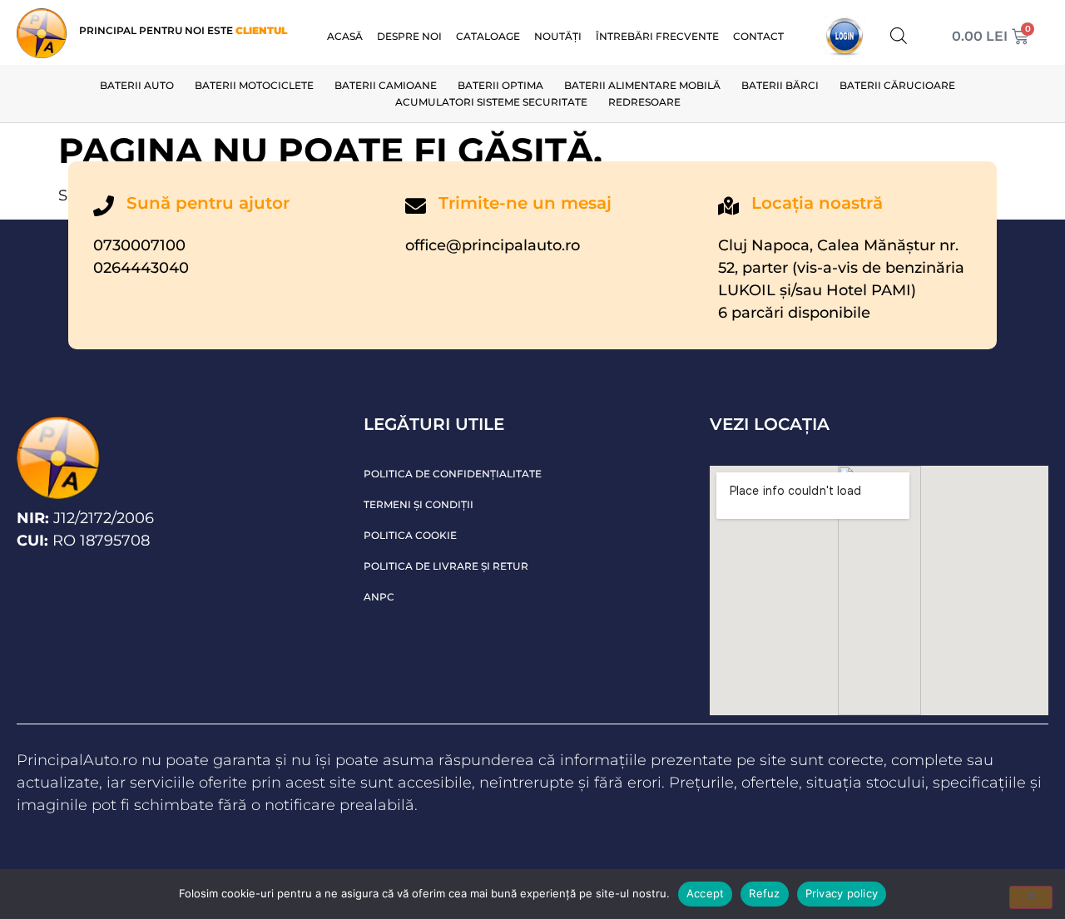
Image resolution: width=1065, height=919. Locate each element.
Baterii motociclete (254, 85)
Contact (758, 36)
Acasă (345, 36)
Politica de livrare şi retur (446, 566)
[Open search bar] (898, 35)
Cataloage (488, 36)
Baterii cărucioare (897, 85)
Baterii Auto (137, 85)
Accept (705, 893)
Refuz (764, 893)
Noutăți (558, 36)
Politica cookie (410, 535)
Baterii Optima (500, 85)
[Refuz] (1031, 897)
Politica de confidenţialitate (453, 473)
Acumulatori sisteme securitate (491, 102)
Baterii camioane (385, 85)
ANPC (379, 596)
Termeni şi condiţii (418, 504)
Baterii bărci (780, 85)
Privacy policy (842, 893)
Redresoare (644, 102)
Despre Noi (409, 36)
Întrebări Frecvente (657, 36)
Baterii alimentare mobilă (642, 85)
